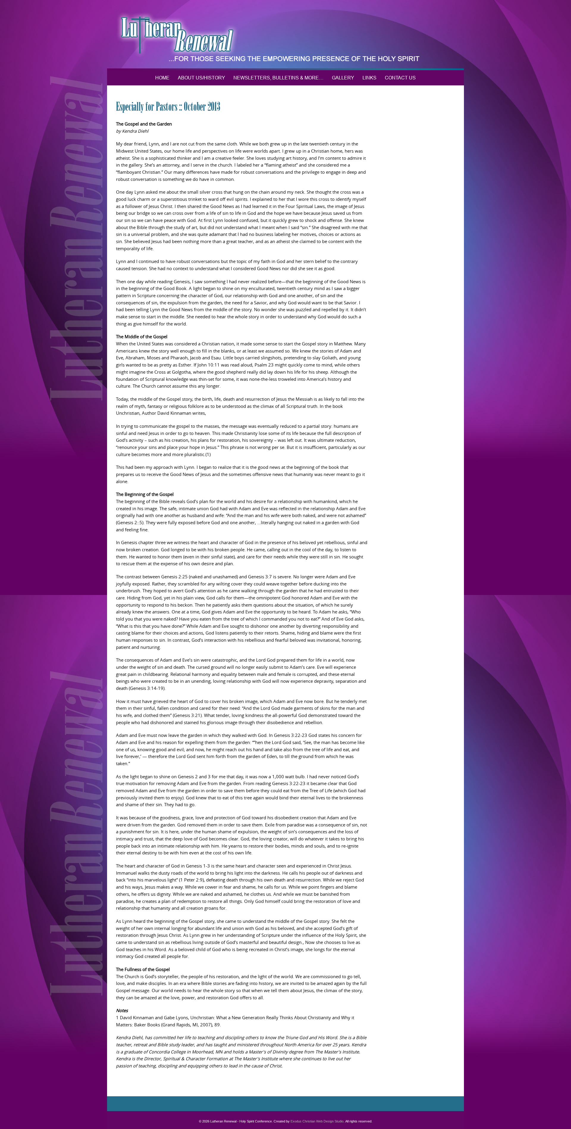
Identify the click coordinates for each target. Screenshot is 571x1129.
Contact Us (400, 77)
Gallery (343, 77)
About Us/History (201, 77)
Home (162, 77)
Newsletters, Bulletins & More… (278, 77)
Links (370, 77)
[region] (285, 35)
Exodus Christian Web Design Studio (317, 1121)
